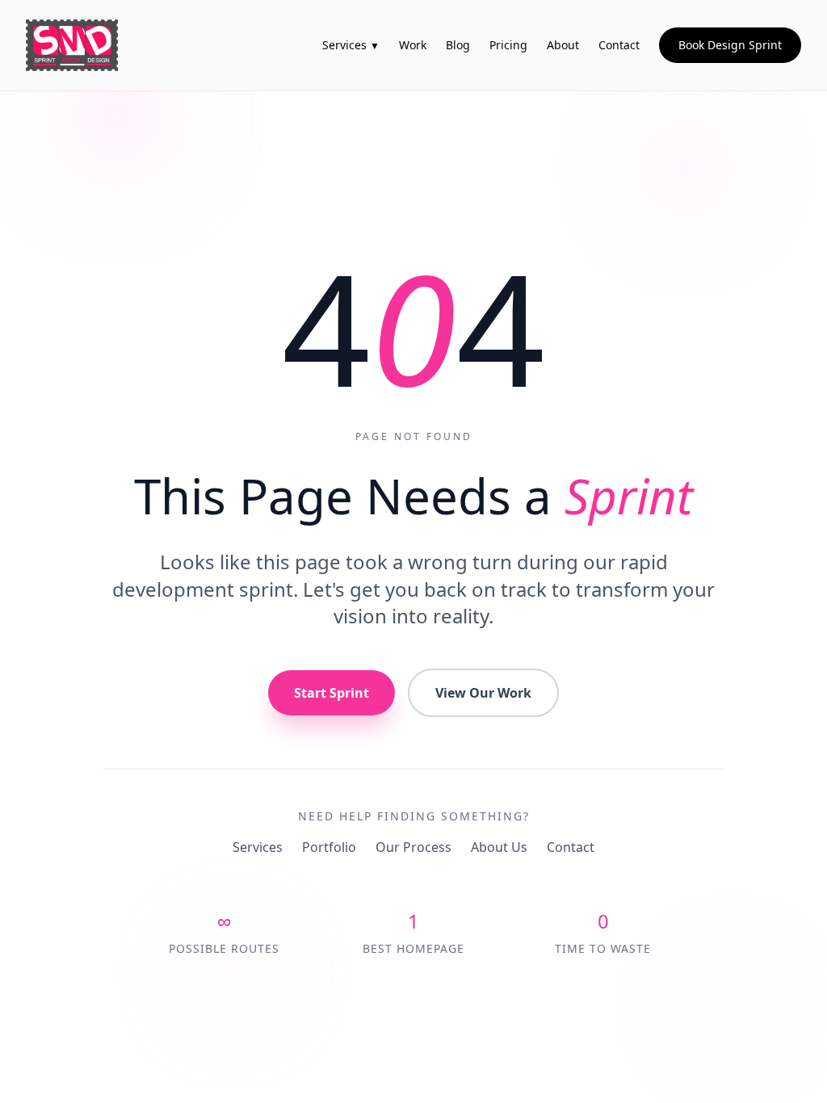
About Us (499, 847)
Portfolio (329, 847)
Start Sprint (331, 693)
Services (258, 847)
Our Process (413, 847)
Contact (570, 847)
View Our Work (483, 693)
